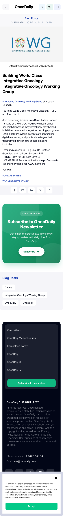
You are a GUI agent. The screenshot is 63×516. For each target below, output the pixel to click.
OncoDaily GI (14, 361)
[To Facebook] (49, 190)
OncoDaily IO (14, 353)
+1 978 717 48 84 (33, 456)
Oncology (28, 302)
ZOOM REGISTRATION (15, 181)
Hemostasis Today (17, 346)
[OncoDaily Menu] (5, 7)
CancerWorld (14, 330)
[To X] (40, 190)
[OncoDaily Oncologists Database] (49, 7)
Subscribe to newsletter (31, 383)
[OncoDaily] (24, 7)
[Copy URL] (14, 190)
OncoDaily (10, 302)
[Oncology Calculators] (42, 7)
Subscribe (29, 251)
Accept (31, 506)
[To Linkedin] (31, 190)
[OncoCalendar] (57, 7)
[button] (55, 477)
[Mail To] (22, 190)
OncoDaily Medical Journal (21, 338)
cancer (9, 287)
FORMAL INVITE (11, 175)
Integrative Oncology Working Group (22, 101)
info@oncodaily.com (25, 461)
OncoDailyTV (14, 369)
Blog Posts (31, 18)
